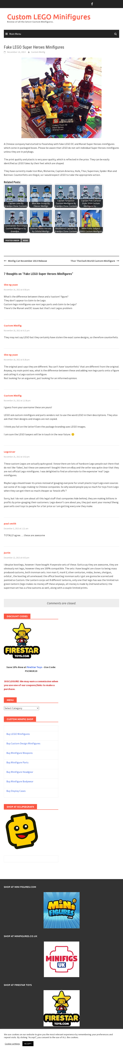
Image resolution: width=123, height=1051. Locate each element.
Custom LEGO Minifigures (48, 16)
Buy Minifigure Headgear (19, 771)
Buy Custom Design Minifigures (23, 743)
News (25, 240)
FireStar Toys (34, 667)
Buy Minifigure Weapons (19, 752)
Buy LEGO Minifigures (18, 733)
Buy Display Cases (16, 790)
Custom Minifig (38, 52)
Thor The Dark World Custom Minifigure (92, 260)
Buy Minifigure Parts (17, 762)
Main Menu (15, 33)
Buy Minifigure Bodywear (19, 781)
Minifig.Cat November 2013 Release (27, 260)
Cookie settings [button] (12, 1043)
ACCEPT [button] (28, 1043)
